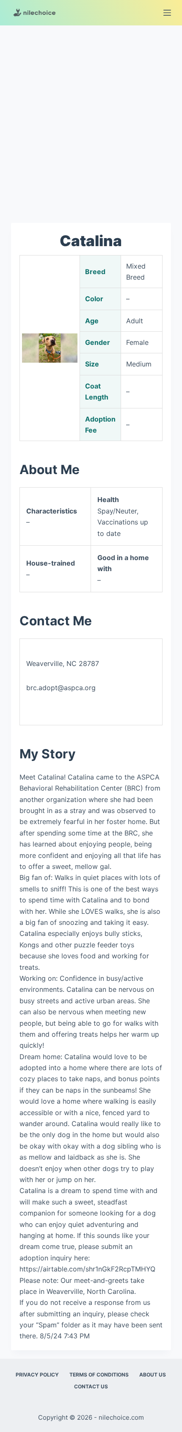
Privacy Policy (37, 1374)
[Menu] (167, 13)
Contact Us (91, 1386)
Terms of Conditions (99, 1374)
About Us (152, 1374)
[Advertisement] (91, 120)
